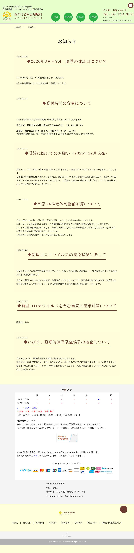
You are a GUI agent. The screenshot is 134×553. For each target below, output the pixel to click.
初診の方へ (92, 523)
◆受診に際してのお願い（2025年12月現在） (67, 153)
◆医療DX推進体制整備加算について (67, 204)
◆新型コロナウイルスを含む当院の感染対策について (67, 306)
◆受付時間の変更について (67, 103)
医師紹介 (53, 523)
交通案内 (78, 523)
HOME (18, 27)
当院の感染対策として (112, 523)
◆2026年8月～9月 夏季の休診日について (67, 61)
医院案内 (40, 523)
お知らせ (27, 523)
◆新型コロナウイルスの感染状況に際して (67, 254)
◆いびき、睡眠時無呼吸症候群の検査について (67, 342)
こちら (26, 322)
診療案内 (66, 523)
